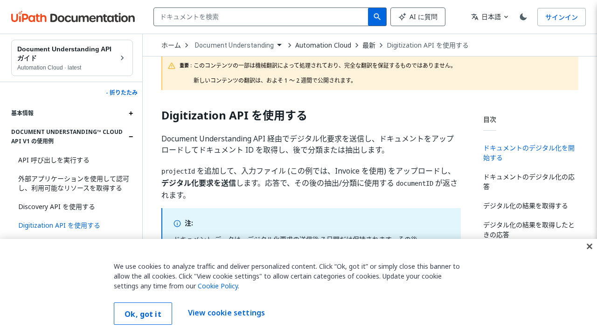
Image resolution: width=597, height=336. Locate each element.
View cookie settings (226, 312)
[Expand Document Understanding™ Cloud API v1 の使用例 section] (130, 137)
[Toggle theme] (523, 16)
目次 (489, 119)
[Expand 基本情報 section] (130, 113)
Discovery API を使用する (56, 206)
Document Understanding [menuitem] (234, 45)
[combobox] (263, 16)
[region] (298, 287)
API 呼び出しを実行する (54, 160)
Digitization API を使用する (428, 45)
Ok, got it (143, 314)
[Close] (589, 246)
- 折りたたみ (122, 93)
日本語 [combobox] (486, 16)
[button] (72, 225)
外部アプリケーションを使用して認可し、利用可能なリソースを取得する (73, 183)
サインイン (561, 17)
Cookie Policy (218, 286)
